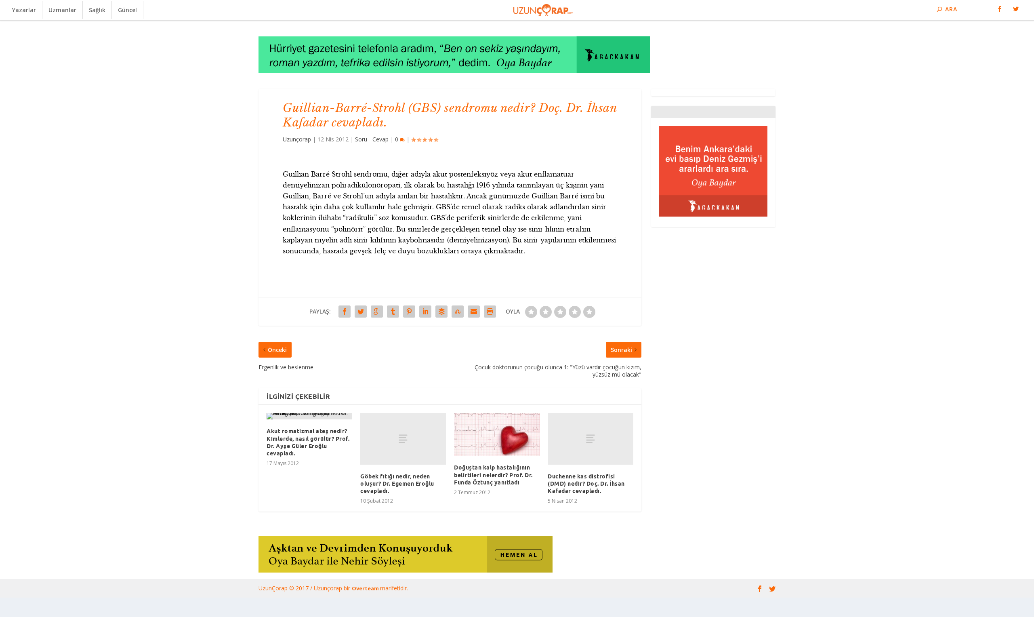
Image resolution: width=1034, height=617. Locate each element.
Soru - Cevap (372, 139)
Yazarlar (24, 10)
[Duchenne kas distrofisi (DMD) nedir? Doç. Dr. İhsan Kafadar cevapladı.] (590, 438)
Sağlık (97, 10)
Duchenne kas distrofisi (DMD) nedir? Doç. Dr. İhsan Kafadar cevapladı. (586, 483)
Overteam (366, 588)
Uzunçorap (297, 139)
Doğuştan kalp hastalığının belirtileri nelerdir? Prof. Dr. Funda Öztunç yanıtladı (493, 474)
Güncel (127, 10)
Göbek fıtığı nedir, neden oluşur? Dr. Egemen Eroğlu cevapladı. (397, 483)
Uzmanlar (62, 10)
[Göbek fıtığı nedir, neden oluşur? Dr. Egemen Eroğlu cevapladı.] (403, 438)
